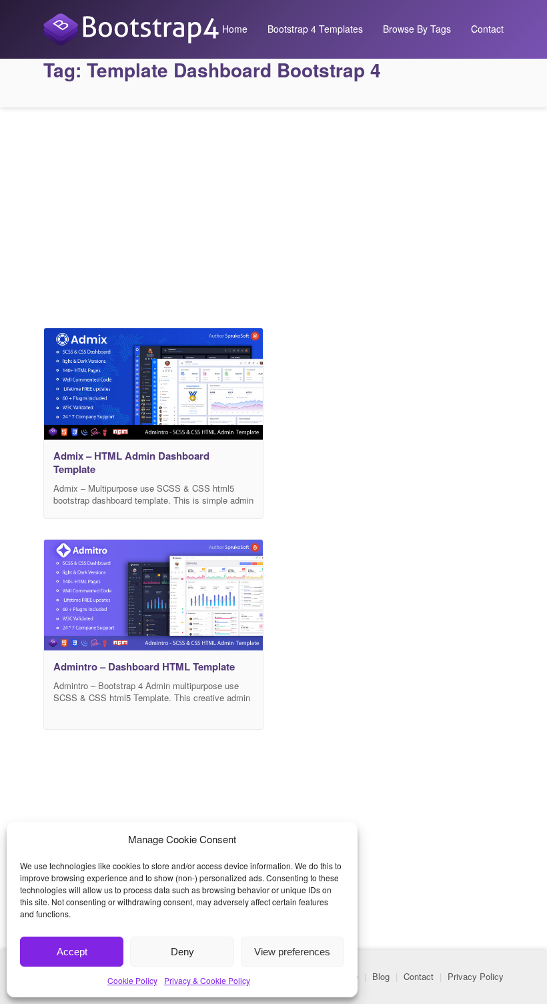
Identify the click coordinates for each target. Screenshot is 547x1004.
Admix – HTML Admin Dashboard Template (131, 462)
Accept (72, 951)
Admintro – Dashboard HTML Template (144, 666)
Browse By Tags (417, 28)
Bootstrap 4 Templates (315, 28)
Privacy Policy (476, 976)
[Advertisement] (273, 214)
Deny (182, 951)
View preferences (292, 951)
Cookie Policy (132, 980)
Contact (487, 28)
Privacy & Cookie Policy (207, 980)
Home (234, 28)
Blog (381, 976)
